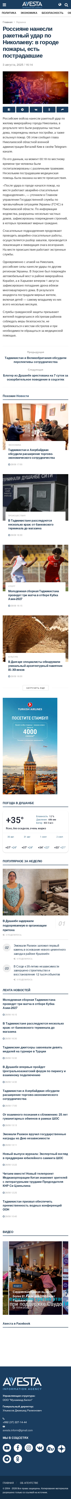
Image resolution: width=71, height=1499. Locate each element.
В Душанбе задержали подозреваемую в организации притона (24, 925)
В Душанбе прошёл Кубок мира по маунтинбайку (34, 1298)
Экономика (29, 12)
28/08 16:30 (16, 534)
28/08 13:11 (11, 1144)
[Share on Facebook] (9, 109)
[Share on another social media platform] (62, 109)
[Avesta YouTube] (7, 1448)
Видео (17, 1290)
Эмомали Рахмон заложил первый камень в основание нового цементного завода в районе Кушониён (40, 949)
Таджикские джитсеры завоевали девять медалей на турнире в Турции (32, 1049)
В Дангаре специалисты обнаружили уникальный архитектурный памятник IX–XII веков (35, 666)
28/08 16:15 (16, 605)
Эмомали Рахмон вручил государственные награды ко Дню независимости (34, 1136)
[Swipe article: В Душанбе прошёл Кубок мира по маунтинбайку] (35, 1278)
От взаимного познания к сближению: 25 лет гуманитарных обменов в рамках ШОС (35, 1116)
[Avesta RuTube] (50, 1449)
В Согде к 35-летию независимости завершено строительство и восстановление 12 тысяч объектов (37, 970)
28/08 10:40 (11, 1216)
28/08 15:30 (11, 1057)
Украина (21, 22)
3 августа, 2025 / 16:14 (18, 64)
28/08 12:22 (11, 1164)
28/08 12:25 (11, 1192)
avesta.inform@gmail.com (18, 1430)
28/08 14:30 (11, 1081)
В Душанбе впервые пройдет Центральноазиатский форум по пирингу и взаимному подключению (34, 1071)
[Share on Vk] (36, 109)
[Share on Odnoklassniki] (49, 109)
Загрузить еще (35, 687)
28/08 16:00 (16, 676)
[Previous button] (5, 1278)
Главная (8, 22)
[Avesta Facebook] (18, 1448)
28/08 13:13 (11, 1125)
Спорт (11, 586)
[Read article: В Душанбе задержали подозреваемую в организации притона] (35, 892)
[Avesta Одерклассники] (18, 1459)
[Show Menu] (4, 4)
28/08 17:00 (16, 464)
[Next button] (66, 1278)
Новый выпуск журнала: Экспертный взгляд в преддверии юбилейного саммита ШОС (35, 1156)
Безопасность (52, 12)
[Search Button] (66, 4)
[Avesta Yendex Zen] (61, 1449)
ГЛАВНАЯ (8, 1483)
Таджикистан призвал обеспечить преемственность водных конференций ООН (32, 1205)
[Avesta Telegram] (7, 1459)
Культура (13, 657)
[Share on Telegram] (22, 109)
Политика (9, 12)
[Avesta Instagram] (29, 1448)
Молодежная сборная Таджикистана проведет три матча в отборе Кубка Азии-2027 (33, 595)
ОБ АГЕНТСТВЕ (29, 1483)
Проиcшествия (16, 516)
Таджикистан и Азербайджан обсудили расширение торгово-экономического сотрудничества (31, 454)
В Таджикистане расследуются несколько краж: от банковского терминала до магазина (30, 524)
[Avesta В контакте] (40, 1448)
